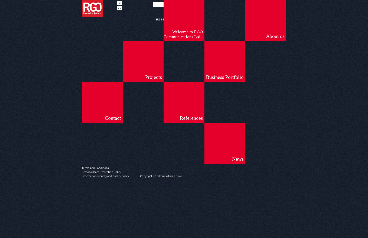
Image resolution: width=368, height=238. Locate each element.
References (191, 118)
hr (119, 2)
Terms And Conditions (95, 168)
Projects (153, 77)
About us (275, 36)
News (238, 159)
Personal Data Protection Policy (101, 172)
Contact (113, 118)
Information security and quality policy (105, 176)
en (119, 8)
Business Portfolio (225, 77)
